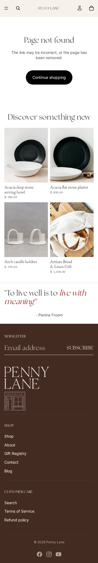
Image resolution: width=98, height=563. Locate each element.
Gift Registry (15, 453)
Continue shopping (49, 77)
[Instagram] (49, 554)
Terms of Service (19, 511)
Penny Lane (55, 542)
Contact (11, 462)
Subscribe (80, 348)
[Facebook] (39, 554)
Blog (8, 471)
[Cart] (91, 8)
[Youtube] (58, 554)
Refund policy (16, 520)
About (9, 445)
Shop (9, 436)
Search (10, 502)
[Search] (18, 8)
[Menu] (6, 8)
